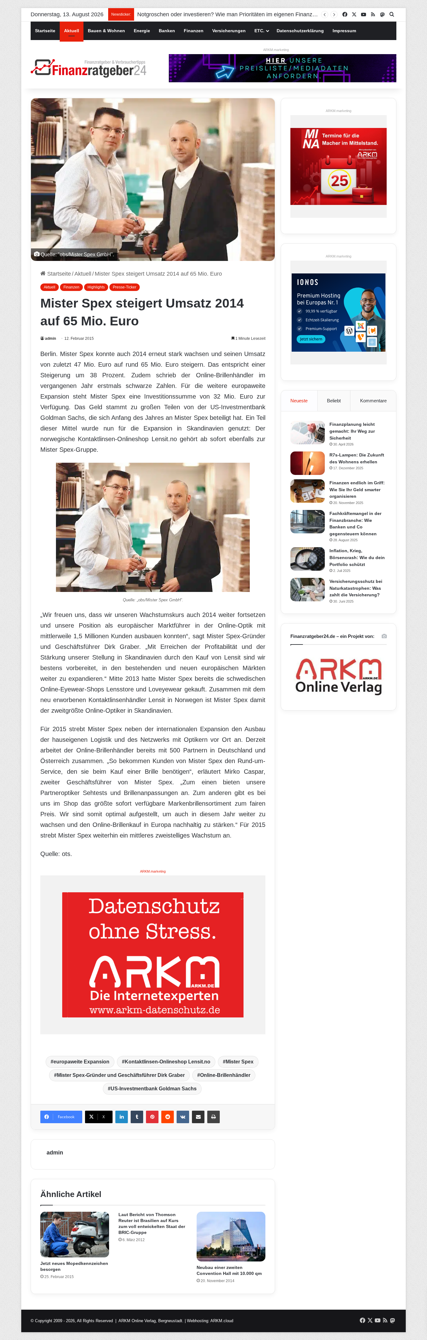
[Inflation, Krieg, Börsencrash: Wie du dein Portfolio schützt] (307, 559)
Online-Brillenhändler (225, 1075)
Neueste (299, 400)
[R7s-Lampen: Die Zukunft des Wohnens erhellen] (307, 463)
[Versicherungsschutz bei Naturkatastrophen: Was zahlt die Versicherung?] (307, 589)
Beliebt (334, 400)
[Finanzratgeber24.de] (88, 68)
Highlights (96, 287)
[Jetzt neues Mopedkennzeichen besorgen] (74, 1235)
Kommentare (373, 400)
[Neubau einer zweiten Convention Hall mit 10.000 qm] (231, 1237)
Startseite (45, 30)
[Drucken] (213, 1117)
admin (50, 338)
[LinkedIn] (121, 1117)
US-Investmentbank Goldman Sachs (154, 1088)
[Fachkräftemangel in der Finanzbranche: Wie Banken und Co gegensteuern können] (307, 521)
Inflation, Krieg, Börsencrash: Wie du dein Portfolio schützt (357, 557)
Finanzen (193, 30)
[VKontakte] (183, 1117)
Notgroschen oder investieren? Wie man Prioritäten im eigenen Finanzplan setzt (236, 14)
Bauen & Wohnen (106, 30)
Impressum (344, 30)
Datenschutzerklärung (300, 30)
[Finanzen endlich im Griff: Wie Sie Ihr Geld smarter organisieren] (307, 491)
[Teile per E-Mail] (198, 1117)
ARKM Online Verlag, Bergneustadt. (150, 1320)
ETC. (259, 30)
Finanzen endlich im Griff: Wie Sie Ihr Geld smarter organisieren (357, 489)
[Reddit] (167, 1117)
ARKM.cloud (221, 1320)
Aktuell (71, 30)
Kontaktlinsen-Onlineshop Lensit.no (167, 1061)
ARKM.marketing (276, 50)
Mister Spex (240, 1061)
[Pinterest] (152, 1117)
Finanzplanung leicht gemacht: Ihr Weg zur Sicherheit (352, 431)
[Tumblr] (137, 1117)
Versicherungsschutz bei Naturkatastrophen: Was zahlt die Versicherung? (355, 588)
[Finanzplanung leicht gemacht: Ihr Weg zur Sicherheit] (307, 432)
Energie (142, 30)
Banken (167, 30)
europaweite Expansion (81, 1061)
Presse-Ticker (124, 287)
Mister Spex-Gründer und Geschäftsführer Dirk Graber (121, 1075)
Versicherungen (229, 30)
